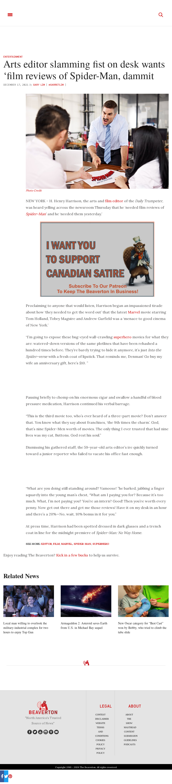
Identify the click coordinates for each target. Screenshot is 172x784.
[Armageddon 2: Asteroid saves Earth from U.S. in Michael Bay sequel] (86, 601)
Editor (46, 543)
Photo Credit (34, 190)
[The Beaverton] (86, 15)
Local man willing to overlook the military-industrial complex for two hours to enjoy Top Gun (25, 627)
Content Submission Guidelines (131, 735)
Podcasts (129, 744)
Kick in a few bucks (72, 555)
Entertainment (13, 56)
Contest (100, 714)
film (108, 201)
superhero (122, 337)
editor (117, 201)
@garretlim (56, 84)
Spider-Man (36, 214)
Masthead (130, 727)
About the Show (129, 718)
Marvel (134, 312)
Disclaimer (102, 719)
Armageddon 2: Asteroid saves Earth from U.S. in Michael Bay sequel (84, 625)
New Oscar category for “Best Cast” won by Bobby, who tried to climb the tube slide (142, 627)
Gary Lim (39, 84)
